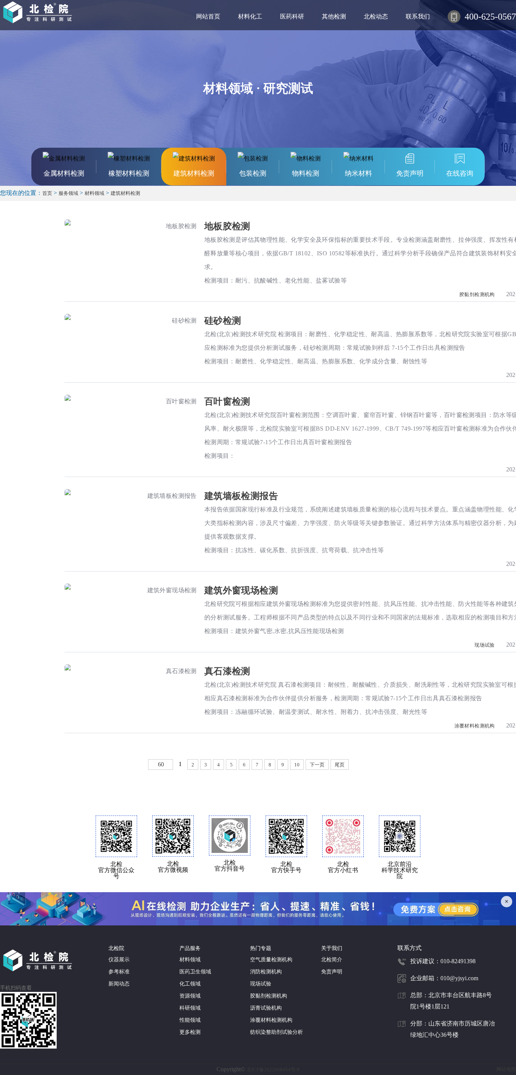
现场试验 (485, 645)
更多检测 (190, 1032)
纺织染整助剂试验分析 (276, 1032)
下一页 (317, 765)
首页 (47, 193)
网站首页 (208, 16)
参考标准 (119, 972)
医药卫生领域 (195, 972)
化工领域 (190, 984)
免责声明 (331, 972)
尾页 (340, 765)
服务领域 (68, 193)
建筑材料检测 (125, 193)
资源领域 (190, 996)
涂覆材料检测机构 (475, 726)
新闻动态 (119, 984)
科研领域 (190, 1008)
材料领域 (94, 193)
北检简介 (331, 959)
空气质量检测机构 (271, 959)
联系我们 (418, 16)
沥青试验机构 (266, 1008)
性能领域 (190, 1020)
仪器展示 (119, 959)
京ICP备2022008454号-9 (273, 1069)
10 (297, 765)
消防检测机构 (266, 972)
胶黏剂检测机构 (477, 294)
